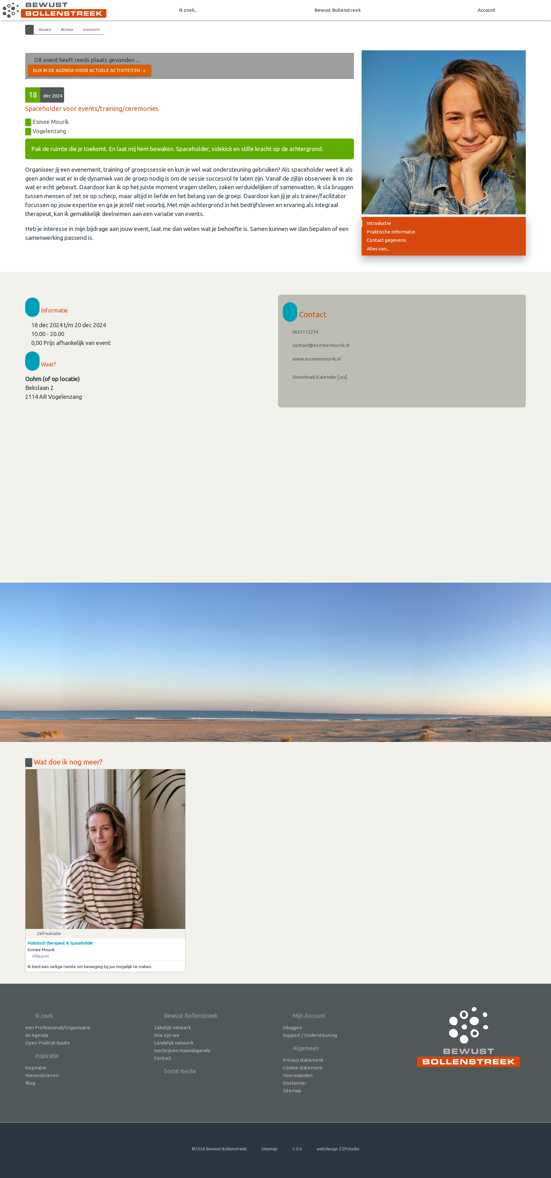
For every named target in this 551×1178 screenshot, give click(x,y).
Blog (30, 1083)
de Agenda (36, 1035)
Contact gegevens (386, 240)
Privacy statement (303, 1060)
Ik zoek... (188, 10)
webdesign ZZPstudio (338, 1148)
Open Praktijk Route (47, 1042)
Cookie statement (303, 1067)
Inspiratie (35, 1067)
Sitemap (292, 1090)
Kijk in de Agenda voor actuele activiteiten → (89, 70)
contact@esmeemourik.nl (320, 345)
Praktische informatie (391, 231)
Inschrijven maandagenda (182, 1050)
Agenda (67, 29)
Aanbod (45, 29)
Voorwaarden (297, 1075)
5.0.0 (297, 1148)
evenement (91, 29)
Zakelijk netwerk (172, 1027)
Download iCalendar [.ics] (319, 377)
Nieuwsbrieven (42, 1075)
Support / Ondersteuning (310, 1035)
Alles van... (378, 248)
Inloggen (292, 1027)
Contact (162, 1058)
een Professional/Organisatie (57, 1027)
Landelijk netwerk (174, 1042)
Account (487, 10)
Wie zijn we (166, 1035)
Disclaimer (294, 1083)
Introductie (379, 223)
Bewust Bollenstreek (337, 10)
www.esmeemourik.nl (316, 359)
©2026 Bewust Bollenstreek (219, 1148)
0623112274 (304, 331)
